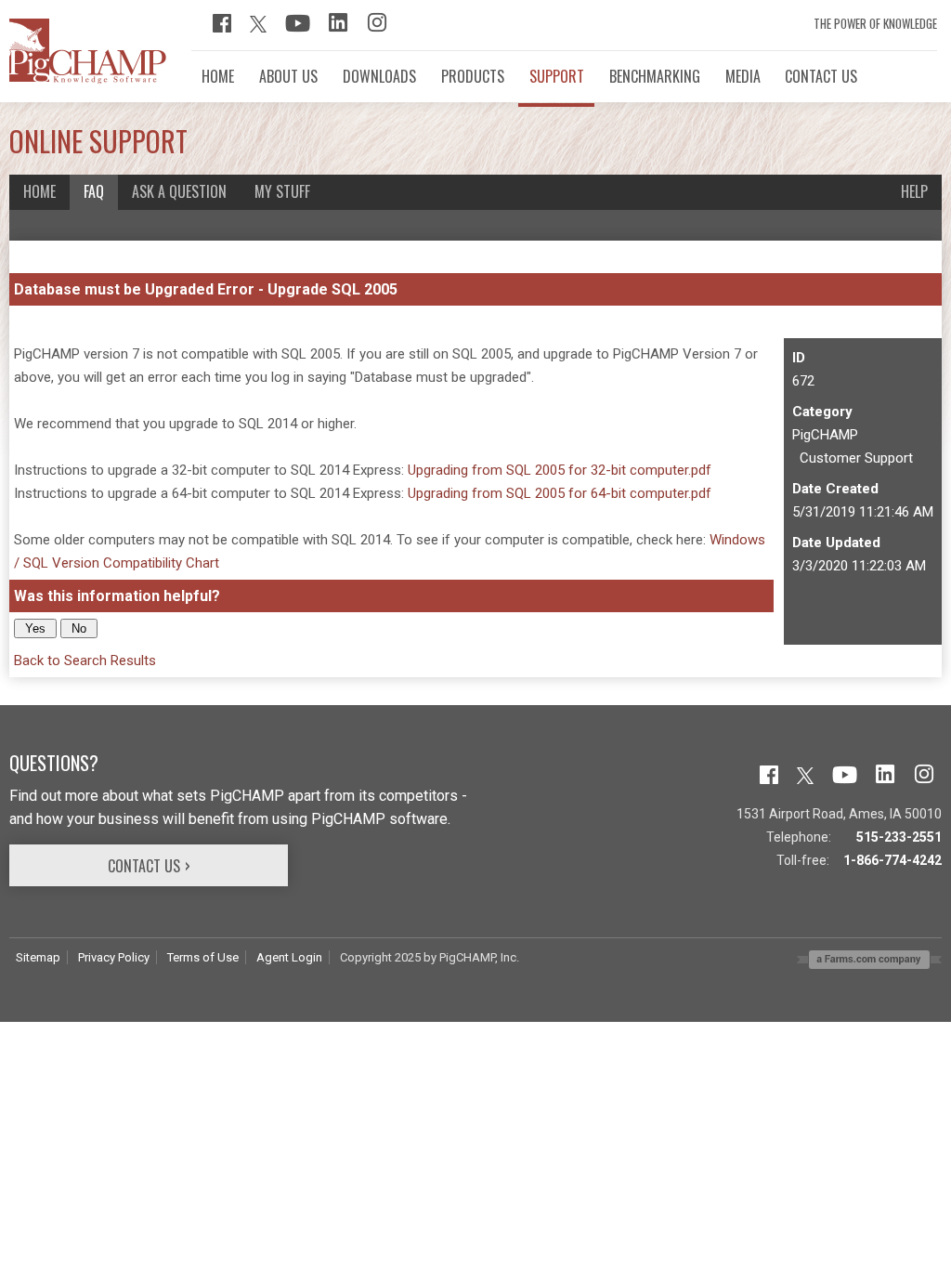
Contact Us (144, 866)
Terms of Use (203, 957)
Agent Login (289, 957)
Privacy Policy (114, 957)
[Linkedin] (338, 27)
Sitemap (38, 957)
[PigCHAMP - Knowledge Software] (87, 79)
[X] (258, 27)
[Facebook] (222, 27)
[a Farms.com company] (869, 964)
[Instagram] (377, 27)
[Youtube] (297, 27)
